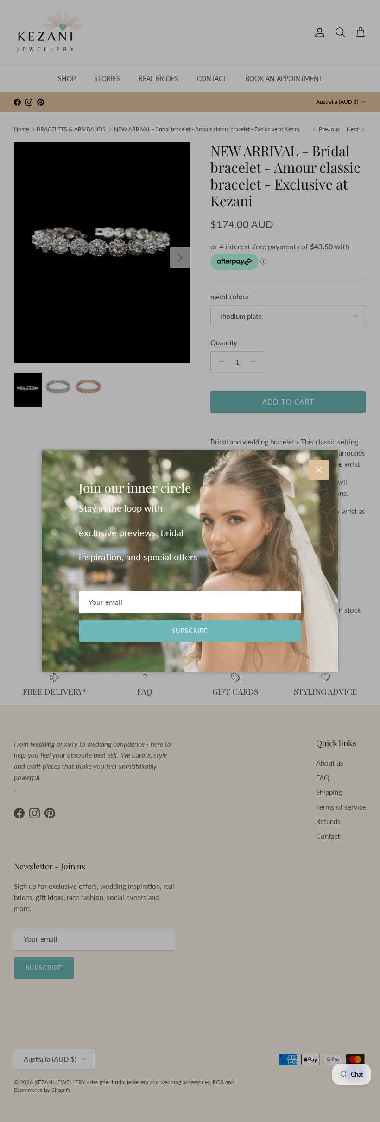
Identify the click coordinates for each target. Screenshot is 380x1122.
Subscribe (190, 630)
